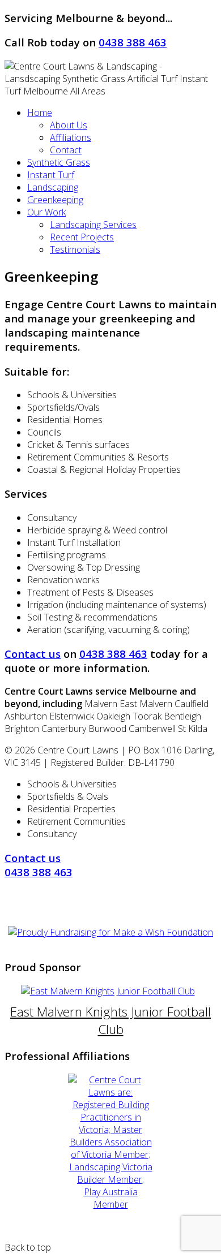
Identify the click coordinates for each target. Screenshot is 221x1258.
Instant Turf (50, 175)
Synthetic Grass (58, 162)
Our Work (46, 212)
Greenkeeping (55, 199)
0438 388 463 (133, 42)
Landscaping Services (93, 224)
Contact (66, 150)
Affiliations (70, 137)
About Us (68, 125)
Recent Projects (82, 237)
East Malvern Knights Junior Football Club (110, 1020)
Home (39, 112)
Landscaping (52, 187)
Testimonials (75, 249)
